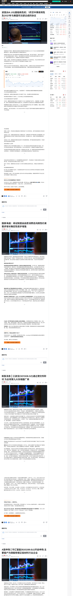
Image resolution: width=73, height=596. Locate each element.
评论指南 (3, 212)
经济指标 (23, 5)
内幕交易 (36, 5)
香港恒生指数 (52, 27)
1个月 (10, 77)
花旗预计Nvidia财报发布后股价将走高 (59, 43)
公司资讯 (32, 5)
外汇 (16, 5)
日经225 (51, 29)
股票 (60, 12)
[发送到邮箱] (22, 196)
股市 (14, 5)
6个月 (13, 77)
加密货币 (29, 5)
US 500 (51, 32)
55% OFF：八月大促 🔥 (56, 1)
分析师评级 (39, 5)
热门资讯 (8, 5)
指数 (53, 12)
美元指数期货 (52, 34)
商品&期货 (19, 5)
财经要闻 (11, 5)
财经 (26, 5)
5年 (17, 77)
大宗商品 (56, 12)
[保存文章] (40, 19)
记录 (45, 5)
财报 (43, 5)
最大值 (19, 77)
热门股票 (52, 94)
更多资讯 (58, 66)
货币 (50, 12)
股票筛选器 (41, 3)
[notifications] (68, 1)
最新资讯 (3, 5)
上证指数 (51, 24)
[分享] (37, 19)
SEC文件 (48, 5)
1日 (6, 77)
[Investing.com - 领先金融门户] (4, 1)
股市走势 (52, 71)
